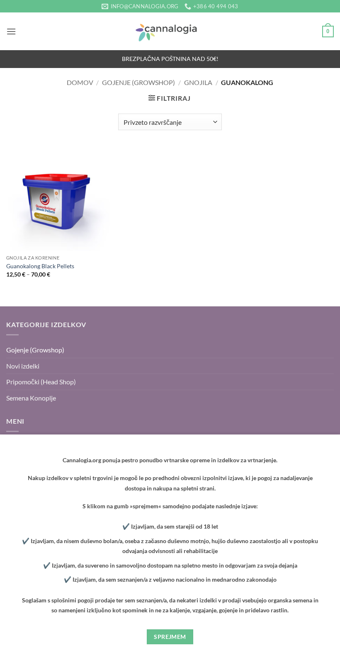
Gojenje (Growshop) (138, 82)
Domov (80, 82)
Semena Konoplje (31, 398)
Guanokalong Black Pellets (40, 265)
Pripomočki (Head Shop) (41, 382)
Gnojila (198, 82)
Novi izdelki (22, 366)
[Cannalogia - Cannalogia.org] (170, 31)
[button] (11, 31)
